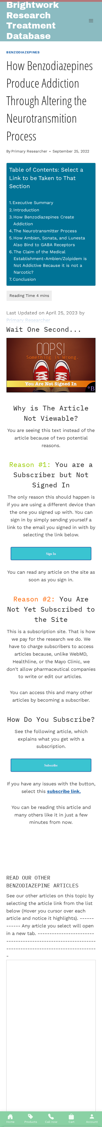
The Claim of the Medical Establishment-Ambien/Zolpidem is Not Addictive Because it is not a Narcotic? (50, 262)
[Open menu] (91, 21)
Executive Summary (33, 202)
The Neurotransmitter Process (45, 230)
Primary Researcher (29, 151)
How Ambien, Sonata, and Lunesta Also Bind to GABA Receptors (49, 241)
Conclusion (24, 279)
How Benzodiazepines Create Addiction (43, 220)
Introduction (26, 209)
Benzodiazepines (22, 52)
